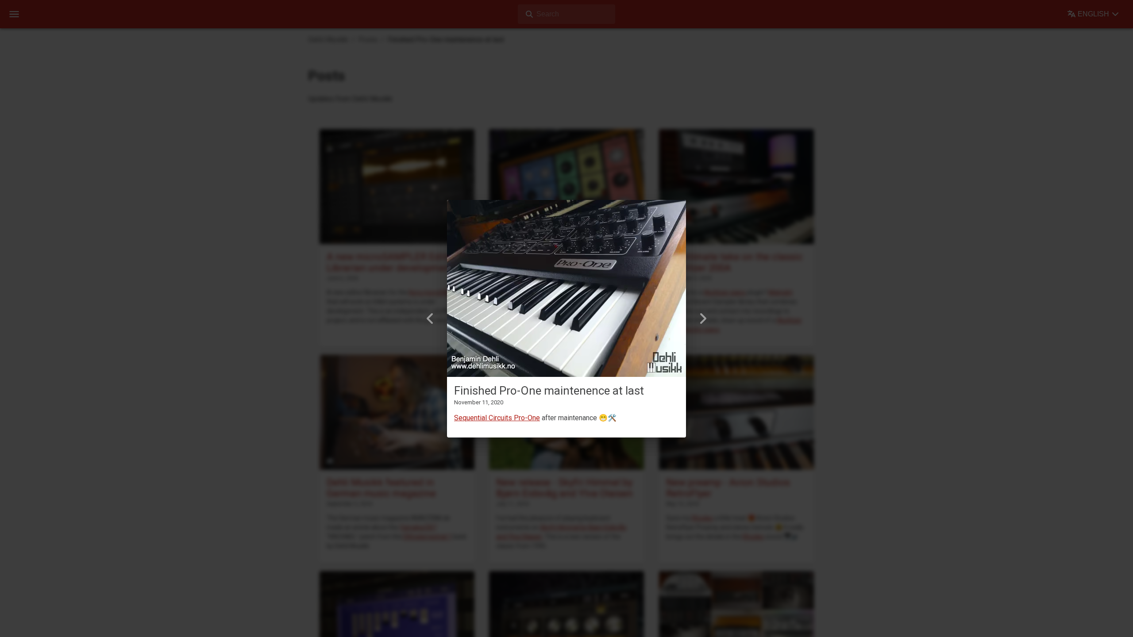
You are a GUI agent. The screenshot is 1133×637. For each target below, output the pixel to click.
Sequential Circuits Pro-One (497, 418)
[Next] (703, 318)
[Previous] (430, 318)
